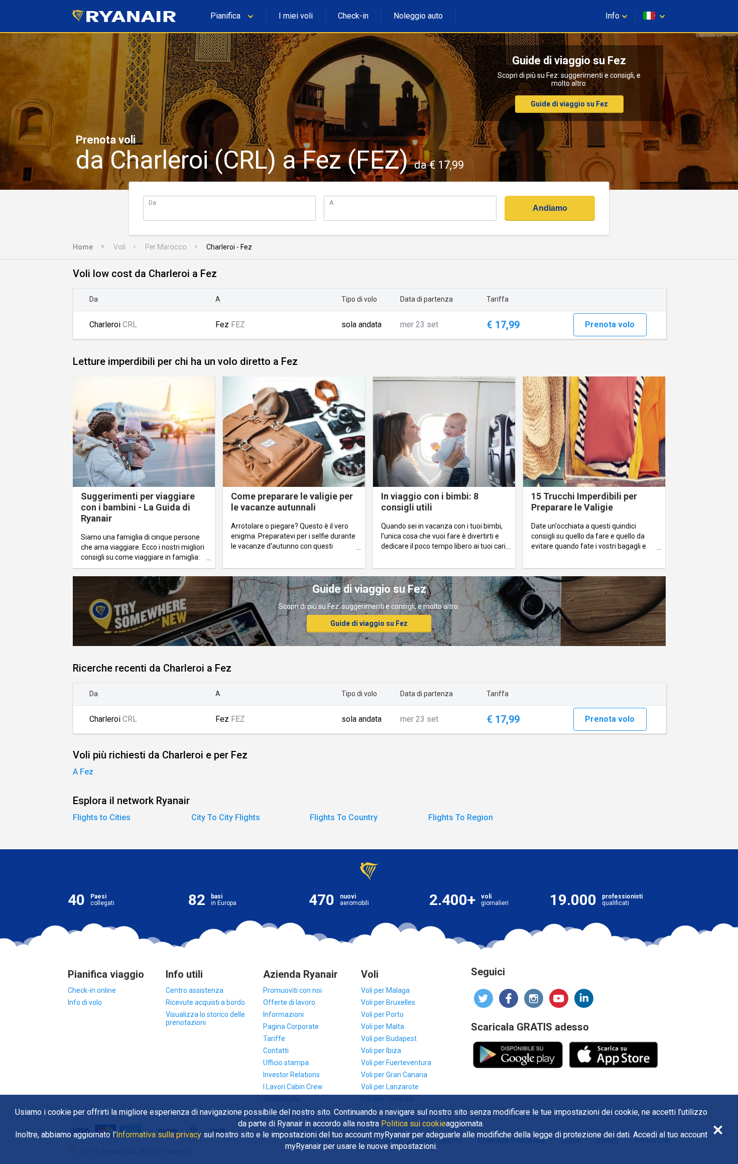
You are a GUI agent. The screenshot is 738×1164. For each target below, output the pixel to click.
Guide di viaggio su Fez (569, 104)
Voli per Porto (382, 1014)
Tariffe (274, 1038)
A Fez (83, 772)
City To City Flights (225, 817)
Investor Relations (291, 1075)
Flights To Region (460, 817)
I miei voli (296, 16)
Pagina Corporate (291, 1026)
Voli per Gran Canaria (394, 1075)
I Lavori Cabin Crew (293, 1087)
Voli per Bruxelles (388, 1002)
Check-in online (92, 990)
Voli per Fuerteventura (396, 1063)
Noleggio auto (418, 16)
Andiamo (550, 208)
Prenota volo (610, 324)
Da (152, 202)
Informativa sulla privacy (158, 1134)
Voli (119, 247)
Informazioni (283, 1014)
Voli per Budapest (389, 1038)
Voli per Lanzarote (390, 1087)
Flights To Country (344, 817)
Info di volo (85, 1002)
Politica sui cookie (413, 1123)
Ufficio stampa (286, 1063)
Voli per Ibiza (381, 1051)
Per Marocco (166, 247)
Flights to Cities (102, 817)
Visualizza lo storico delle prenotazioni (205, 1018)
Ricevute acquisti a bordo (205, 1002)
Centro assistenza (194, 990)
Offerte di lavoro (289, 1002)
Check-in (353, 16)
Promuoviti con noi (292, 990)
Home (83, 247)
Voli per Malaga (385, 990)
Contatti (276, 1051)
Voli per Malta (382, 1026)
